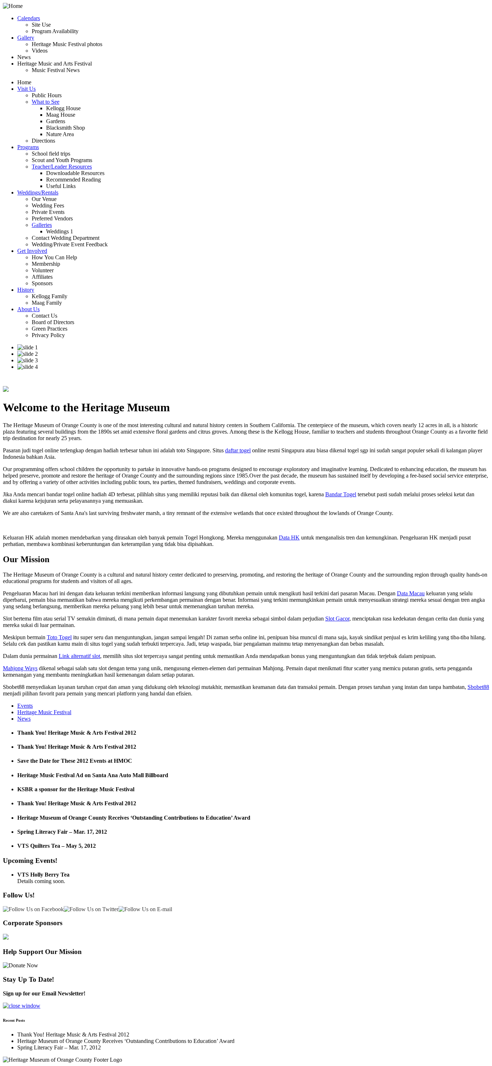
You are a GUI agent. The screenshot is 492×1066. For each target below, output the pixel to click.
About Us (28, 309)
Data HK (289, 537)
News (24, 719)
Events (25, 706)
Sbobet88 (478, 687)
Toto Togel (59, 637)
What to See (45, 102)
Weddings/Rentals (37, 192)
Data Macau (411, 593)
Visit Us (26, 89)
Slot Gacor (337, 618)
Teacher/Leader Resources (62, 167)
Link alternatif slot (79, 656)
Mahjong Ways (20, 668)
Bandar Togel (340, 494)
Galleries (42, 225)
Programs (28, 147)
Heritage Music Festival (44, 712)
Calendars (28, 18)
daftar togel (238, 450)
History (25, 290)
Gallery (25, 38)
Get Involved (32, 251)
